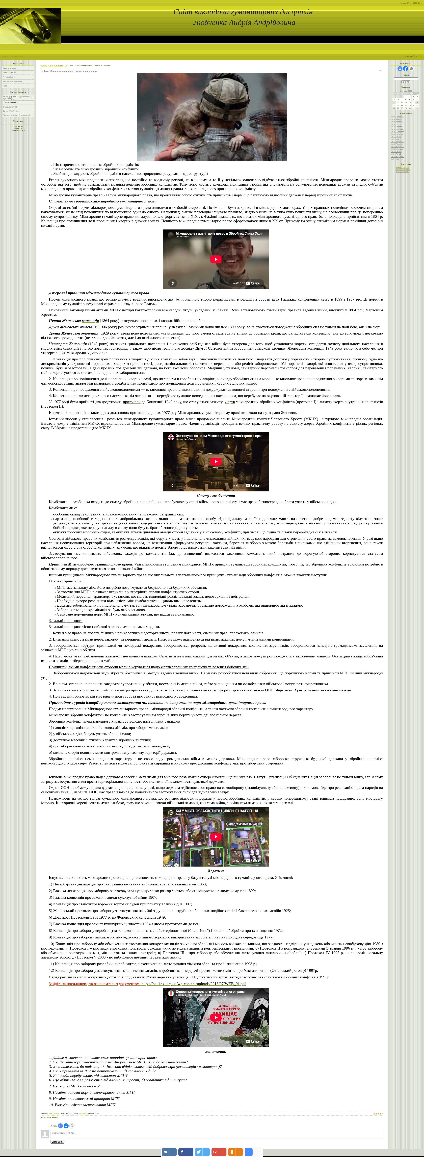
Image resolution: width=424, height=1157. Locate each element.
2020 (51, 65)
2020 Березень (397, 117)
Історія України (9, 111)
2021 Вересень (397, 142)
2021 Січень (396, 137)
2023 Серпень (397, 144)
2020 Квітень (396, 119)
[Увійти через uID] (60, 1125)
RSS (420, 56)
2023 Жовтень (397, 149)
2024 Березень (397, 157)
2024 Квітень (396, 159)
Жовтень (59, 65)
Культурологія (9, 107)
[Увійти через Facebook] (66, 1125)
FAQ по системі (402, 172)
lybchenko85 (83, 1113)
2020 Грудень (397, 134)
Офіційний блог (402, 168)
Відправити (57, 1142)
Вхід (21, 56)
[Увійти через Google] (72, 1126)
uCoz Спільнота (403, 170)
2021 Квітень (396, 139)
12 (66, 65)
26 (394, 108)
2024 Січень (396, 152)
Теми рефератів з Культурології (16, 115)
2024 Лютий (396, 154)
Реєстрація (14, 56)
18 (417, 102)
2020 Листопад (397, 132)
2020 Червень (397, 124)
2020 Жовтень (397, 129)
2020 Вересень (397, 127)
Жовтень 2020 (406, 91)
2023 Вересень (397, 147)
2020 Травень (397, 122)
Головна (5, 56)
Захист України (9, 103)
